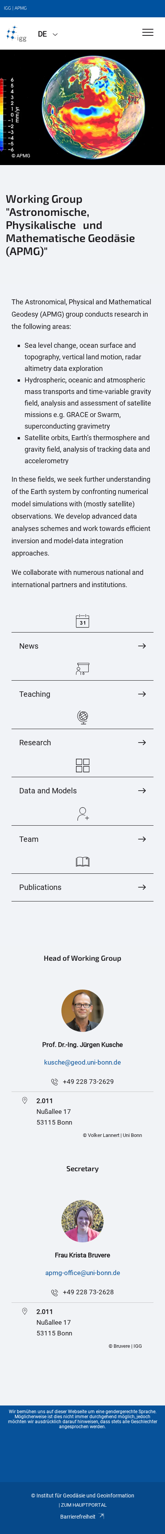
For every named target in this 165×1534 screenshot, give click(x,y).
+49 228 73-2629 (88, 1081)
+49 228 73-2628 (88, 1292)
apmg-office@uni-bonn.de (82, 1273)
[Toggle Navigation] (147, 33)
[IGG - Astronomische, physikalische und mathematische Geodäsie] (16, 33)
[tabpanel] (82, 107)
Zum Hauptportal (84, 1505)
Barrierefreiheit (78, 1517)
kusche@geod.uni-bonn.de (82, 1062)
